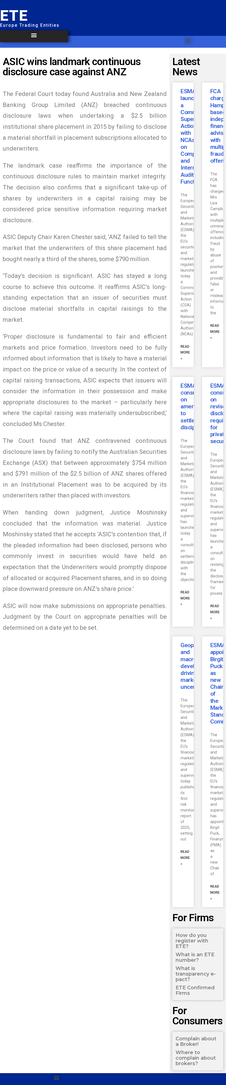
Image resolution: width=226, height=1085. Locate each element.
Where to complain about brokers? (196, 1058)
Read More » (185, 352)
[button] (34, 34)
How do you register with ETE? (192, 940)
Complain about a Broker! (196, 1041)
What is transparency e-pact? (196, 973)
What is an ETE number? (195, 957)
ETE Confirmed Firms (195, 990)
